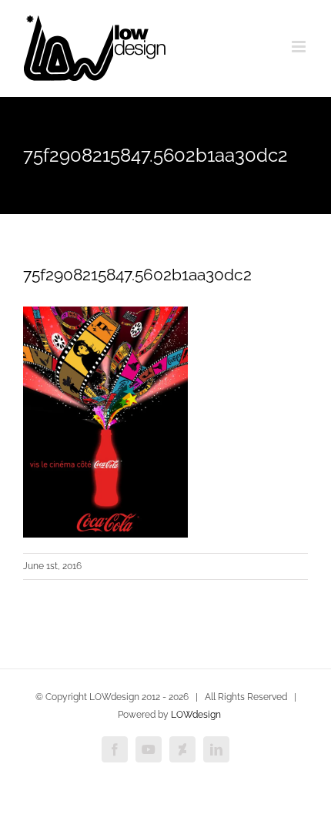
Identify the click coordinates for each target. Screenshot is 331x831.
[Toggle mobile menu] (300, 47)
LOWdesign (196, 714)
